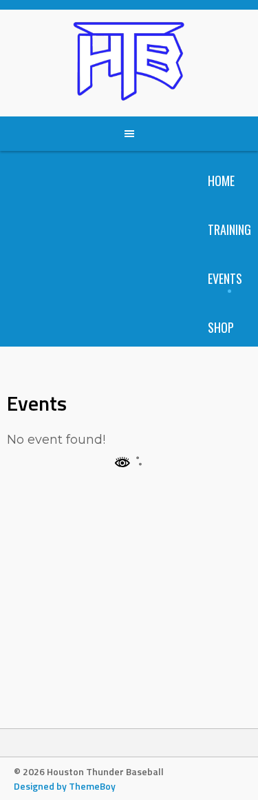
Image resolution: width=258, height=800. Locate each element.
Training (229, 229)
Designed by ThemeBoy (65, 786)
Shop (221, 327)
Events (225, 278)
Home (221, 180)
